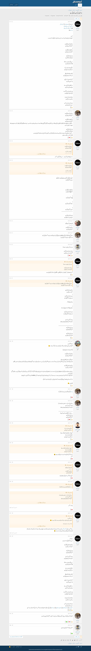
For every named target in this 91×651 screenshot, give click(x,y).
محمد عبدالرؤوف (78, 251)
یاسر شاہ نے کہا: (69, 516)
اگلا (76, 19)
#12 (10, 401)
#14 (10, 443)
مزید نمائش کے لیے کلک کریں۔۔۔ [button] (41, 154)
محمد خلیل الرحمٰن (70, 26)
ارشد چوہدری (77, 228)
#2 (10, 111)
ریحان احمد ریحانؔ (77, 430)
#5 (10, 221)
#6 (10, 233)
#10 (10, 341)
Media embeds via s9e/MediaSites (35, 649)
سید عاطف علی (66, 26)
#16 (10, 481)
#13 (10, 423)
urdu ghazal (52, 16)
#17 (10, 513)
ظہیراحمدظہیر (61, 24)
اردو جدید (77, 647)
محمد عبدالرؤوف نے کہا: (69, 262)
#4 (10, 160)
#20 (10, 625)
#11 (10, 389)
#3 (10, 141)
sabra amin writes (59, 16)
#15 (10, 462)
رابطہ (21, 647)
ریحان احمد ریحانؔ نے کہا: (68, 446)
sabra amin (66, 16)
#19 (10, 613)
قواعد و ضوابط (17, 647)
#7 (10, 244)
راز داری (14, 647)
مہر (80, 647)
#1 (10, 22)
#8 (10, 259)
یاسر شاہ (71, 30)
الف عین (67, 24)
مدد (11, 647)
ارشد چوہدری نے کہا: (69, 465)
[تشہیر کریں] (12, 22)
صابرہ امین (79, 16)
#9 (10, 278)
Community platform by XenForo (51, 649)
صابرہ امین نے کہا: (69, 426)
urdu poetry (47, 16)
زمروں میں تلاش (80, 7)
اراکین (76, 5)
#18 (10, 536)
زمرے (80, 5)
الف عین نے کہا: (69, 144)
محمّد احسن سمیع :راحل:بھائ (68, 28)
